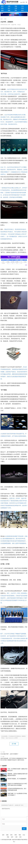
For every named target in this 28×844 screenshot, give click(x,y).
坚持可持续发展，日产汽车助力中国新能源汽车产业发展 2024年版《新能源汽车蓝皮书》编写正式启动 (14, 759)
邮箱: (3, 824)
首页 (2, 19)
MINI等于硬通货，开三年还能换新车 (17, 778)
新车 (2, 6)
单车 (5, 19)
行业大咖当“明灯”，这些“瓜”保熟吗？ (9, 754)
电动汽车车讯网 (7, 839)
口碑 (16, 8)
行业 (22, 6)
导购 (16, 6)
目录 (22, 8)
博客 (16, 10)
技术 (9, 8)
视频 (9, 10)
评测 (9, 6)
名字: (3, 819)
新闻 (2, 10)
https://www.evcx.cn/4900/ (12, 738)
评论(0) (19, 24)
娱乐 (22, 10)
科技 (2, 8)
